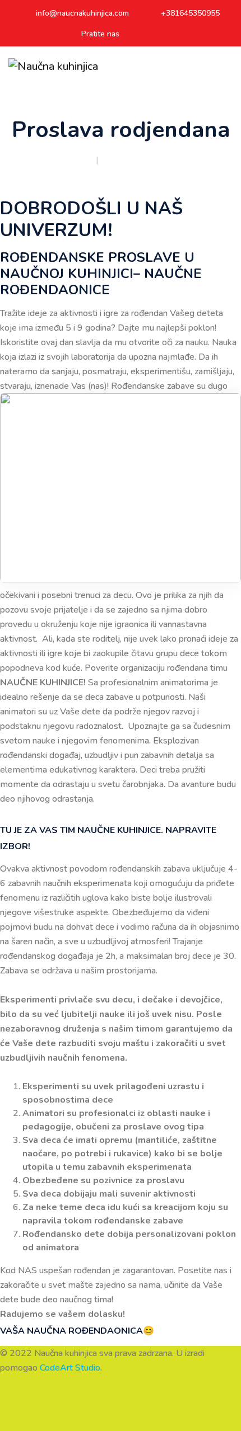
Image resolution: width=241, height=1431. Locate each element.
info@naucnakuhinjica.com (82, 13)
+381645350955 (190, 13)
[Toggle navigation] (228, 66)
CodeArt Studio (70, 1368)
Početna (77, 160)
